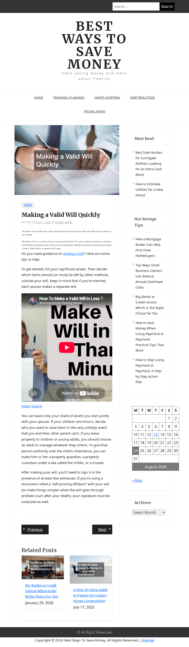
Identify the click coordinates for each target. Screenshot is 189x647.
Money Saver (63, 222)
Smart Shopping (107, 97)
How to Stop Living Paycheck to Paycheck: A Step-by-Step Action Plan (150, 371)
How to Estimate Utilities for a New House (149, 189)
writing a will (73, 253)
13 (156, 434)
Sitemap (147, 640)
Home (38, 97)
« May (137, 480)
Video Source (31, 406)
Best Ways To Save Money (94, 45)
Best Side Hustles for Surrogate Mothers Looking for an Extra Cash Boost (149, 163)
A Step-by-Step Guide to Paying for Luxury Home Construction (90, 595)
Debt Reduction (142, 97)
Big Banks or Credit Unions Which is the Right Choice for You (41, 591)
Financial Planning (68, 97)
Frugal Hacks (94, 111)
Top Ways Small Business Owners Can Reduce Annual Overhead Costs (149, 276)
